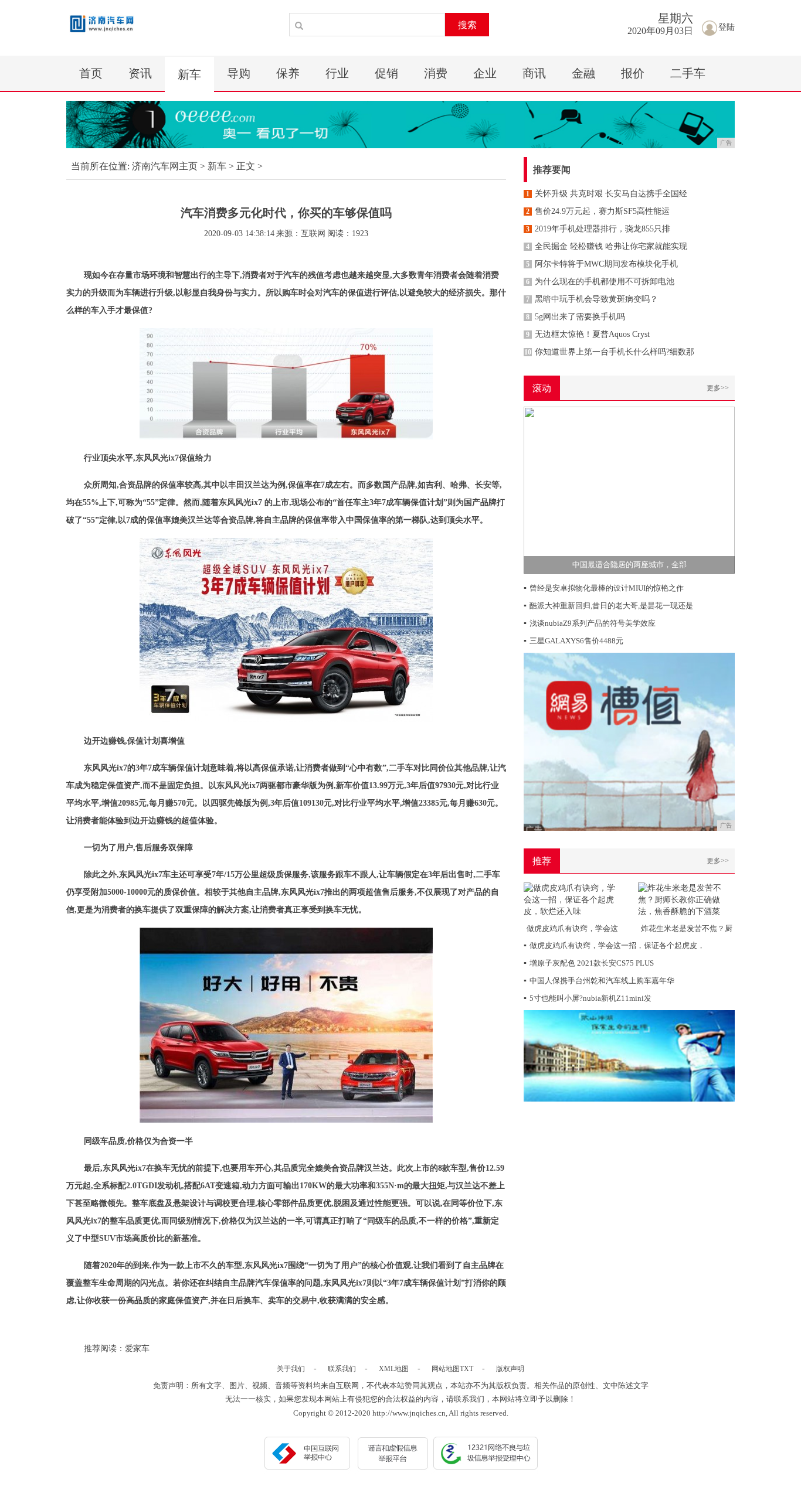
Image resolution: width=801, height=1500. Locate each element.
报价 (632, 73)
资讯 (140, 73)
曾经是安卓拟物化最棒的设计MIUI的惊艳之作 (604, 588)
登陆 (726, 27)
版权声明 (510, 1369)
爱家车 (137, 1348)
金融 (583, 73)
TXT (466, 1369)
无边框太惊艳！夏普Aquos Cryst (588, 334)
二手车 (687, 73)
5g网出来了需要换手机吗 (575, 316)
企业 (485, 73)
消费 (435, 73)
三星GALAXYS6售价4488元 (573, 640)
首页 (91, 73)
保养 (288, 73)
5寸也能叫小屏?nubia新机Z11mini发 (587, 998)
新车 (189, 74)
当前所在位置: (100, 166)
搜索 (467, 25)
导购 (238, 73)
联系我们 (342, 1369)
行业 (337, 73)
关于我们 (291, 1369)
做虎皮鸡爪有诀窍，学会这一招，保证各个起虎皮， (614, 945)
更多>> (718, 388)
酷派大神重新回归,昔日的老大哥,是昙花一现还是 (608, 605)
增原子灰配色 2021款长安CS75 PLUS (589, 963)
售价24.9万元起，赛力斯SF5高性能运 (598, 211)
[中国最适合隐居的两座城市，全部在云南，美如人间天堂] (629, 489)
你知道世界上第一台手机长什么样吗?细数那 (609, 351)
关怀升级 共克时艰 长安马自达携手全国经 (606, 193)
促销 (386, 73)
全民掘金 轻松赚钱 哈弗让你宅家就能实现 (606, 246)
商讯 (534, 73)
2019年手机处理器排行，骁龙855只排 (598, 228)
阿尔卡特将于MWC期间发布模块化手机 (602, 264)
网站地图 (446, 1369)
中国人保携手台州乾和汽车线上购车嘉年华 (599, 980)
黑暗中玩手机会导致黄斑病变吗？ (592, 299)
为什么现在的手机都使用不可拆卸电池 (600, 281)
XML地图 (394, 1369)
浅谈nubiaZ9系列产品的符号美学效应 (590, 623)
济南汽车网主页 (165, 166)
